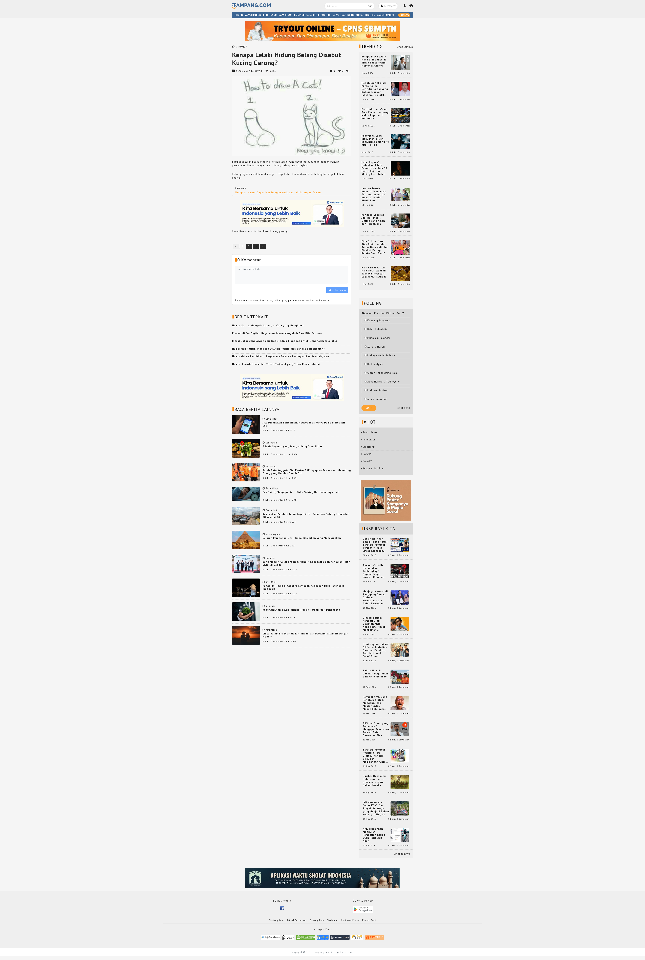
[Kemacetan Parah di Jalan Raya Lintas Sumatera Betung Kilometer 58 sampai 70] (246, 515)
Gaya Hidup (272, 418)
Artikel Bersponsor (297, 920)
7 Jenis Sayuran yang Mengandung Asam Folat (292, 446)
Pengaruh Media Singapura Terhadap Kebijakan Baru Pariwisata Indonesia (303, 587)
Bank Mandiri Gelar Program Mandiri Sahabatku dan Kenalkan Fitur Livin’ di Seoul (306, 563)
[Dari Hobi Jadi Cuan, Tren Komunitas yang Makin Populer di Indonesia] (400, 115)
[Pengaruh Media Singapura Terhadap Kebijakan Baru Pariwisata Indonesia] (246, 587)
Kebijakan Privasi (350, 920)
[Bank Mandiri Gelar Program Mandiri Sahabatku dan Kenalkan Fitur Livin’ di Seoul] (246, 563)
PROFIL (239, 14)
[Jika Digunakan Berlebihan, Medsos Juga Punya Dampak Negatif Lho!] (246, 424)
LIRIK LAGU (270, 14)
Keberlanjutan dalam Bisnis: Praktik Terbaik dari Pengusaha (301, 609)
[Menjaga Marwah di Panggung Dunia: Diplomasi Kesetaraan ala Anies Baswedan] (400, 597)
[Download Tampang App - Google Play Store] (363, 909)
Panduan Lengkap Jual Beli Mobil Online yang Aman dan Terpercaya (373, 219)
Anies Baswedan (377, 399)
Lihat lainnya (405, 46)
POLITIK (326, 14)
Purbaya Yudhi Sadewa (381, 355)
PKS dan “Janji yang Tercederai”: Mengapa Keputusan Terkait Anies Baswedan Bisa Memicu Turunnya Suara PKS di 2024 (376, 729)
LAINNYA (404, 15)
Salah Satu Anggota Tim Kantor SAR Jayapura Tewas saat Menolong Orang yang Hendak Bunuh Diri (307, 472)
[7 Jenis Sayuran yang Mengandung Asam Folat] (246, 448)
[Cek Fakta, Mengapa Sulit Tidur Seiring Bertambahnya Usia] (246, 493)
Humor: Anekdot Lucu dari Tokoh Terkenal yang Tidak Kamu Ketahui (276, 364)
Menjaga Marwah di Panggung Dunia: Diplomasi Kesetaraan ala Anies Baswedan (375, 597)
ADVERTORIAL (253, 14)
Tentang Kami (276, 920)
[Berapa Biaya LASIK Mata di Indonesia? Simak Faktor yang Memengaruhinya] (400, 62)
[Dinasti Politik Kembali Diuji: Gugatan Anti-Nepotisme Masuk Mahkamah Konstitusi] (400, 623)
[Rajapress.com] (340, 937)
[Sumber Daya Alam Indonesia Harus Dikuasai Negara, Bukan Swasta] (400, 781)
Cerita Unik (271, 510)
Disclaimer (332, 920)
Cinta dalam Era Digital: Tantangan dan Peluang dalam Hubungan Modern (305, 635)
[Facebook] (282, 907)
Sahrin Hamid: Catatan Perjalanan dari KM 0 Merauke (375, 673)
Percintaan (271, 629)
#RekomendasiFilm (372, 468)
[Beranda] (411, 6)
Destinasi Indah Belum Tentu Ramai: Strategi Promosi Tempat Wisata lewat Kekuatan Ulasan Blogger (375, 544)
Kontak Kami (369, 920)
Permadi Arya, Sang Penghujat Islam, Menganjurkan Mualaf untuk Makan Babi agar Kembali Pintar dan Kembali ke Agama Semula (375, 703)
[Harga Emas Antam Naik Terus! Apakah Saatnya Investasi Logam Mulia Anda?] (400, 273)
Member (389, 6)
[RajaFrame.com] (288, 937)
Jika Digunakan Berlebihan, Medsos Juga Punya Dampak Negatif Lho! (304, 424)
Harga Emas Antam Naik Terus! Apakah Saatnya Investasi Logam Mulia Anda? (373, 272)
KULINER (299, 14)
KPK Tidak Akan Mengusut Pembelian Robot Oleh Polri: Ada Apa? (374, 834)
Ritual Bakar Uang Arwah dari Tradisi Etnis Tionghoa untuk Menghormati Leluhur (284, 341)
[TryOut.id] (374, 937)
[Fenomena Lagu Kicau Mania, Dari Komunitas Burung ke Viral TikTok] (400, 141)
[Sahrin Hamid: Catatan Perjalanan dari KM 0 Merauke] (400, 676)
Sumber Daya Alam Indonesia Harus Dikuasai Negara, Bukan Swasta (374, 781)
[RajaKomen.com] (305, 937)
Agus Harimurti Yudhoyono (383, 381)
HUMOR (243, 46)
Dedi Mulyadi (375, 364)
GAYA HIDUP (285, 14)
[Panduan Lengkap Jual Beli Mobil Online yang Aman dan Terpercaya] (400, 220)
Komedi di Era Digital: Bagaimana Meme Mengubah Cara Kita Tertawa (277, 333)
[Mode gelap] (404, 6)
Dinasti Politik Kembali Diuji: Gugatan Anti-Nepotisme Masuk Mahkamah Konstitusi (374, 623)
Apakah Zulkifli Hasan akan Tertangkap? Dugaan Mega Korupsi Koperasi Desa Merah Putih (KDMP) (374, 571)
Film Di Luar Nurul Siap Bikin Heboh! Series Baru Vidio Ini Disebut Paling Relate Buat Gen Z (374, 247)
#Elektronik (368, 446)
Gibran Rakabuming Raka (382, 372)
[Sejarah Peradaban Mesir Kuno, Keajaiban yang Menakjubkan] (246, 539)
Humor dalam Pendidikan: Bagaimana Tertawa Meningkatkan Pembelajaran (280, 356)
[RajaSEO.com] (357, 937)
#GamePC (366, 461)
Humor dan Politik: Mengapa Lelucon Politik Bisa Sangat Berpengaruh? (278, 348)
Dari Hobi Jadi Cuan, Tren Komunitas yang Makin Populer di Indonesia (375, 114)
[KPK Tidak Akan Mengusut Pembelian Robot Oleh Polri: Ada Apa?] (400, 834)
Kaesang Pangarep (378, 320)
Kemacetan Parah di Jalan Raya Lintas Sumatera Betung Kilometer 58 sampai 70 (306, 516)
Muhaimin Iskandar (378, 337)
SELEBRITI (312, 14)
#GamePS (366, 454)
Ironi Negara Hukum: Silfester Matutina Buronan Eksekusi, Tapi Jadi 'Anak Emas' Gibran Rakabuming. (376, 650)
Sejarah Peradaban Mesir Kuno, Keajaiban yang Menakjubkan (302, 538)
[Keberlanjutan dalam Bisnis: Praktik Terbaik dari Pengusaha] (246, 611)
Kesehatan (271, 442)
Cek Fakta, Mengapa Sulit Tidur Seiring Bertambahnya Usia (301, 492)
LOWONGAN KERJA (343, 14)
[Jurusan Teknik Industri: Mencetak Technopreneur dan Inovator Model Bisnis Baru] (400, 194)
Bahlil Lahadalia (377, 329)
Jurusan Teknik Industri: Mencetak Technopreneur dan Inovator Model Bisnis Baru (373, 194)
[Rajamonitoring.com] (323, 937)
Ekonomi (270, 558)
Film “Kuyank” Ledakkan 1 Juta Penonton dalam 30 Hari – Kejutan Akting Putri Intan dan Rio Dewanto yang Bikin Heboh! (374, 168)
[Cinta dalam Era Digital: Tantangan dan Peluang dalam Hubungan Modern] (246, 635)
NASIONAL (271, 466)
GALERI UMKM (385, 14)
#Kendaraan (368, 439)
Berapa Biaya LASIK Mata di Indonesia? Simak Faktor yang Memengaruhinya (373, 61)
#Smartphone (369, 432)
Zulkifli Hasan (376, 346)
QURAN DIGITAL (365, 14)
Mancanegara (273, 534)
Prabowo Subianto (378, 390)
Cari (370, 5)
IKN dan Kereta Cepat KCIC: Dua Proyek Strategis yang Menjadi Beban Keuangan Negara (376, 808)
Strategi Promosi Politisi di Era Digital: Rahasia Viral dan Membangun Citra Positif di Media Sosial (374, 755)
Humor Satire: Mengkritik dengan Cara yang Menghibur (268, 325)
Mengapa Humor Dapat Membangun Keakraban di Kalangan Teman (278, 192)
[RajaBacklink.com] (270, 937)
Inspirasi (270, 606)
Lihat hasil (403, 408)
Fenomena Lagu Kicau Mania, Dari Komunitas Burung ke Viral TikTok (375, 140)
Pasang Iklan (317, 920)
